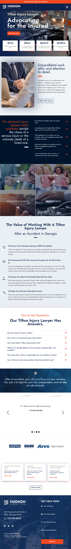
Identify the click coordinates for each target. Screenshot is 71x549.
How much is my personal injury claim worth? (24, 338)
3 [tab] (36, 432)
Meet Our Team (46, 101)
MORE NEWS (35, 488)
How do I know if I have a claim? (19, 333)
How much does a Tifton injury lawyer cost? (23, 343)
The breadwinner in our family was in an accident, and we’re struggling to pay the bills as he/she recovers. (49, 137)
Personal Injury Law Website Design (16, 537)
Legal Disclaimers (15, 535)
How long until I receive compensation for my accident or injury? (32, 355)
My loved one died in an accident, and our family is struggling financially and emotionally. (48, 146)
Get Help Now (14, 33)
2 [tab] (34, 432)
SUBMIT (52, 542)
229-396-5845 (14, 518)
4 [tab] (38, 432)
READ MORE (8, 476)
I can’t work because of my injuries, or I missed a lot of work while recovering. (47, 155)
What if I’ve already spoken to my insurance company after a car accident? (31, 349)
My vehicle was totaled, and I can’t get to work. (47, 122)
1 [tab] (32, 432)
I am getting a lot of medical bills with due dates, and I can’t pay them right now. (47, 129)
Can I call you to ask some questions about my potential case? (30, 360)
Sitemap (6, 535)
